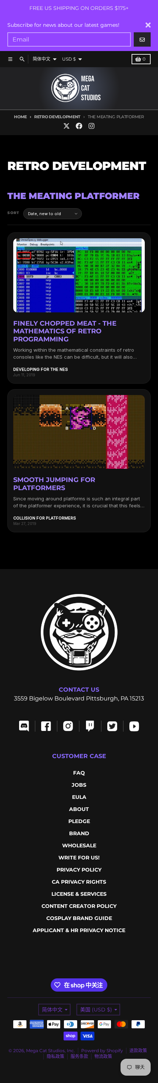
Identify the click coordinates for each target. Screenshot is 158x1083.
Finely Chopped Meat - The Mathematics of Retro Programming (64, 331)
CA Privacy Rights (79, 882)
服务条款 (79, 1056)
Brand (79, 833)
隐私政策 (55, 1056)
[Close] (148, 25)
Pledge (79, 821)
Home (20, 116)
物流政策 (103, 1056)
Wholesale (79, 845)
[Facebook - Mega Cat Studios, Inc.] (79, 126)
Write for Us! (79, 857)
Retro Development (57, 116)
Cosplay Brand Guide (79, 918)
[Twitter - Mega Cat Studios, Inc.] (66, 126)
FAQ (79, 772)
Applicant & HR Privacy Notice (79, 930)
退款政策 (138, 1050)
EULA (79, 797)
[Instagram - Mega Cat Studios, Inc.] (91, 126)
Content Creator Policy (79, 906)
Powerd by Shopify (102, 1050)
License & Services (79, 894)
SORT (13, 212)
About (79, 809)
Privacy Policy (79, 869)
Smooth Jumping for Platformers (54, 484)
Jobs (79, 785)
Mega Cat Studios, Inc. (50, 1050)
